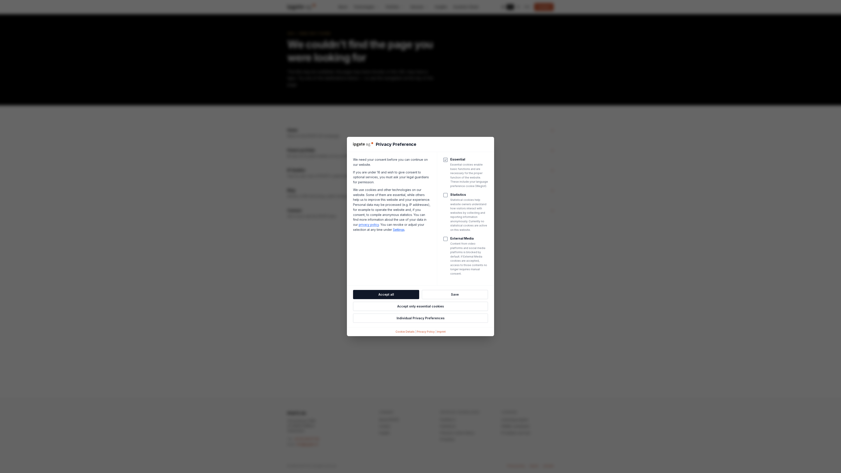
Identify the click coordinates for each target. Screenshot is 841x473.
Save (455, 294)
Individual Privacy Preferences (421, 318)
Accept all (386, 294)
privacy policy (369, 224)
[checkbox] (445, 195)
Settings (399, 229)
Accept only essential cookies (420, 306)
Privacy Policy (426, 331)
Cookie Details (405, 331)
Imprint (441, 331)
